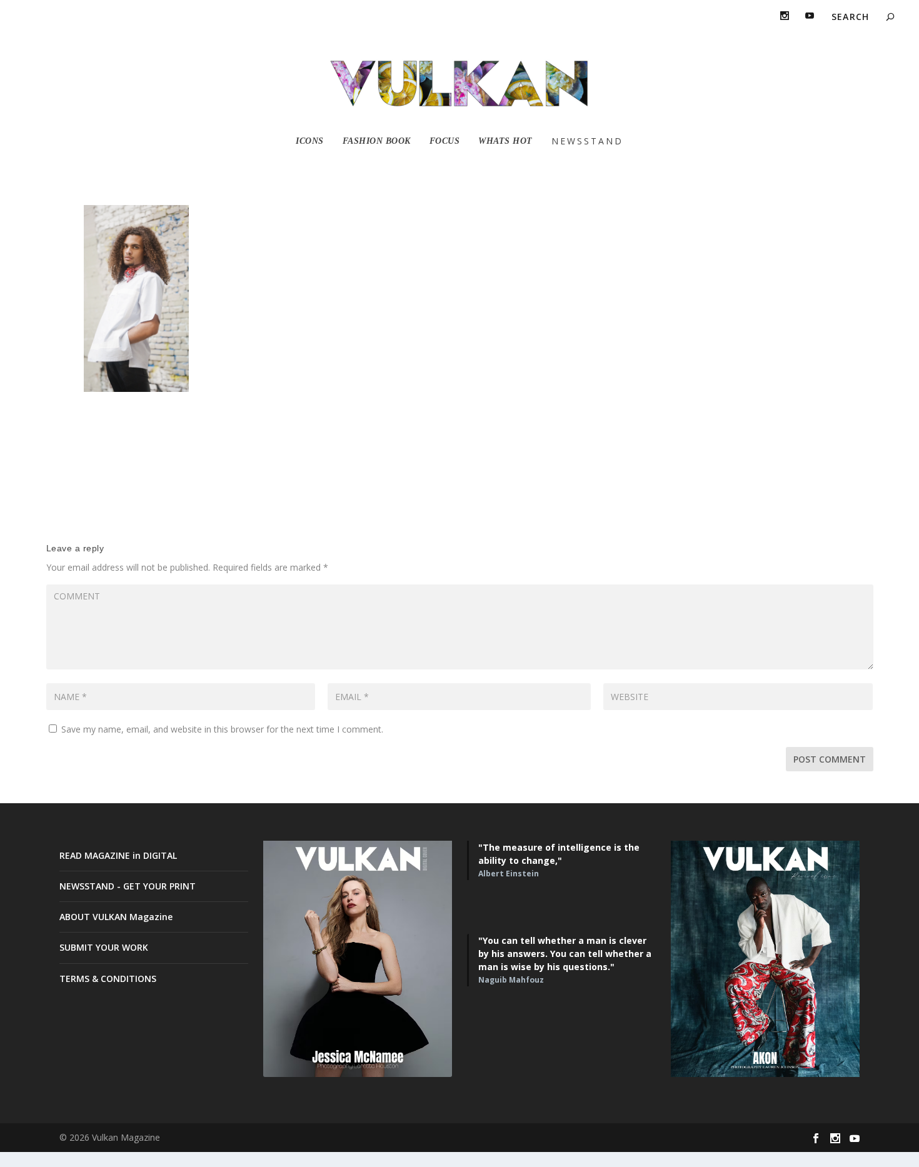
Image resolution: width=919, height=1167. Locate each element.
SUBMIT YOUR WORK (103, 947)
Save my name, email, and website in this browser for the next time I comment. (222, 729)
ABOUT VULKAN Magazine (116, 917)
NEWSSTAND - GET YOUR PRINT (127, 886)
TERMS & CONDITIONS (107, 978)
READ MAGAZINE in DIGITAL (118, 855)
